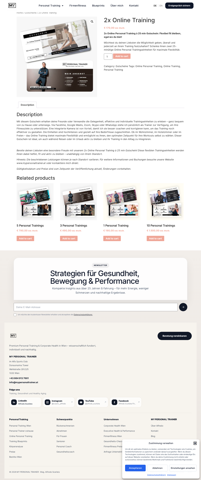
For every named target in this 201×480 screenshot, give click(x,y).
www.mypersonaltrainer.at (31, 163)
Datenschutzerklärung (156, 475)
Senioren (61, 441)
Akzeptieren (135, 468)
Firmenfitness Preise (113, 446)
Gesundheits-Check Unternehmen (120, 441)
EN (161, 6)
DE (155, 6)
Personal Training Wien (20, 425)
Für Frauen (62, 436)
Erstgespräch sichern (179, 5)
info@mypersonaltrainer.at (23, 382)
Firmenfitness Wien (113, 436)
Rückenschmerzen (65, 425)
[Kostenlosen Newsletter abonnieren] (183, 307)
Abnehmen (62, 431)
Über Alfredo (157, 425)
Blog (153, 436)
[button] (195, 443)
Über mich (117, 5)
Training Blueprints (18, 441)
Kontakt (133, 5)
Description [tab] (27, 104)
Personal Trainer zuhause (21, 431)
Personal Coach (64, 446)
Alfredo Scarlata (25, 404)
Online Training (171, 66)
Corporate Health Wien (115, 425)
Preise (12, 451)
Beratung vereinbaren (175, 335)
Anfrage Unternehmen (114, 451)
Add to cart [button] (25, 238)
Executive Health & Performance (119, 431)
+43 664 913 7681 (19, 378)
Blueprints (98, 5)
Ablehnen (157, 468)
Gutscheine (30, 12)
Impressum (171, 475)
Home (20, 12)
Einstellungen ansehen (183, 468)
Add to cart (121, 56)
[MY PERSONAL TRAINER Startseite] (13, 337)
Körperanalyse (16, 446)
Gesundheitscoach (65, 451)
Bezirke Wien (15, 457)
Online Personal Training (148, 66)
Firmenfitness (77, 5)
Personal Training (49, 5)
